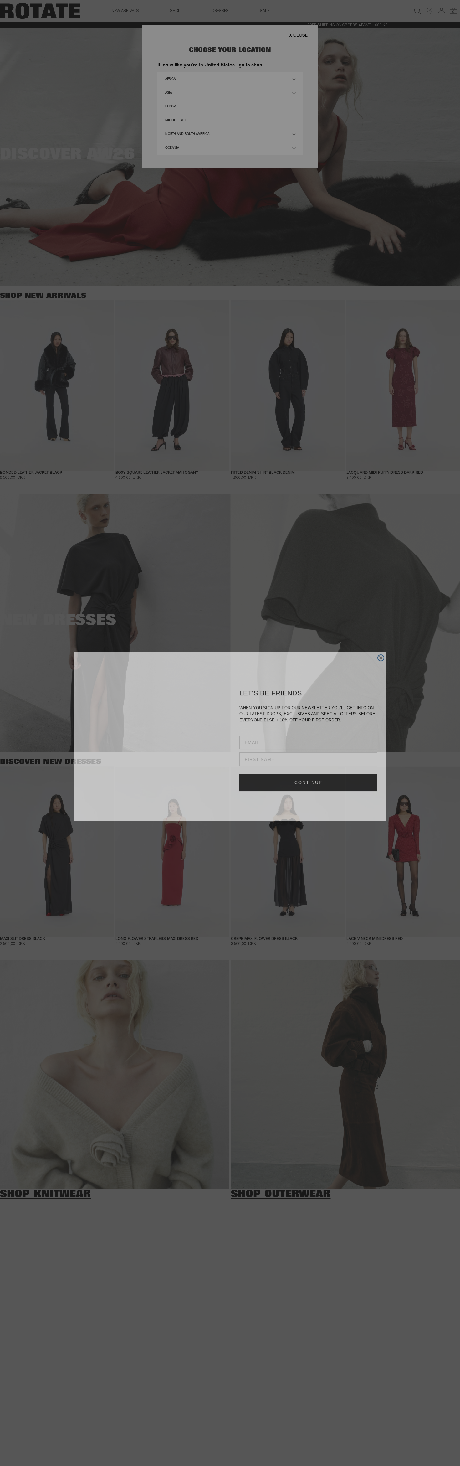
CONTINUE (308, 800)
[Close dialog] (381, 652)
